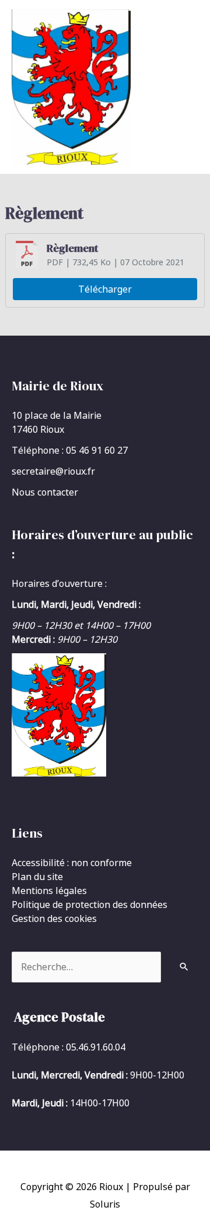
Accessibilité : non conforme (72, 862)
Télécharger (105, 289)
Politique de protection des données (89, 904)
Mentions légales (49, 890)
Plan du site (37, 876)
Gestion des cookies (54, 918)
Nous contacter (45, 492)
